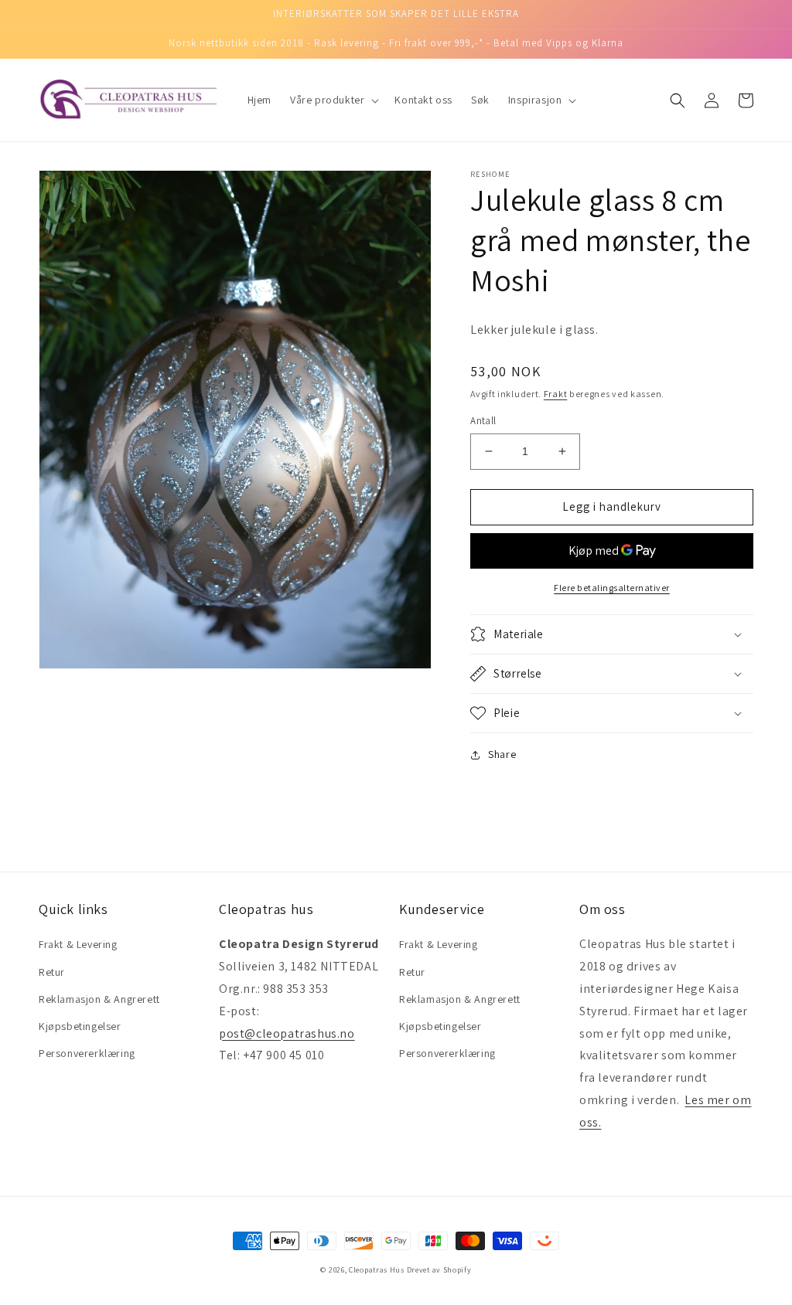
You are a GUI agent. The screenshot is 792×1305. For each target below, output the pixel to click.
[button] (333, 99)
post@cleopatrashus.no (287, 1033)
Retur (52, 972)
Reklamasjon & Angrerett (99, 999)
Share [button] (502, 754)
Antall (483, 420)
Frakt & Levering (78, 944)
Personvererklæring (87, 1053)
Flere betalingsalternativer (612, 587)
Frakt (556, 393)
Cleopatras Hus (377, 1270)
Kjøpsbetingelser (80, 1026)
